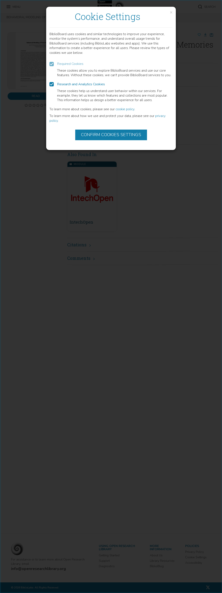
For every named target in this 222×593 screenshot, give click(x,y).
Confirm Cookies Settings (111, 135)
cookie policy (125, 109)
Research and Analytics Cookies (81, 84)
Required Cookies (70, 63)
